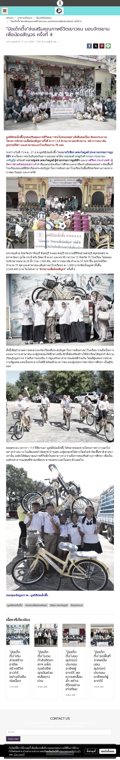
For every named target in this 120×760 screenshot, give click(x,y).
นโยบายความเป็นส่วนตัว (70, 751)
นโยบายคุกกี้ (19, 754)
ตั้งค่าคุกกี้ (91, 751)
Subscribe (13, 738)
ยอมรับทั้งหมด (107, 751)
